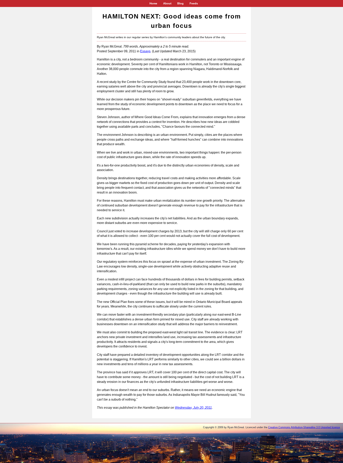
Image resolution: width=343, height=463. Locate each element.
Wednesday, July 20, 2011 (193, 407)
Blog (180, 3)
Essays (145, 51)
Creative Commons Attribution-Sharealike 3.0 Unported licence (304, 427)
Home (153, 3)
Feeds (194, 3)
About (167, 3)
